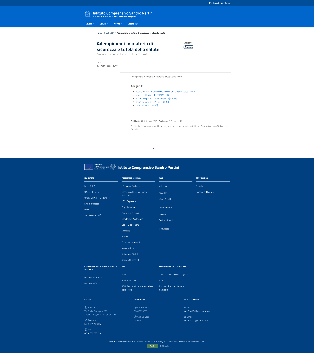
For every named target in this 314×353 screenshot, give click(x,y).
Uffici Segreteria (129, 201)
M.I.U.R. (88, 186)
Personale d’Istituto (205, 192)
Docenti (162, 214)
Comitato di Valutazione (132, 219)
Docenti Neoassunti (130, 260)
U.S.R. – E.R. (90, 192)
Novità (117, 23)
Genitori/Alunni (166, 220)
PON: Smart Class (130, 280)
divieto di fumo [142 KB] (147, 105)
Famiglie (199, 186)
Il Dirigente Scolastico (131, 186)
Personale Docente (93, 277)
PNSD (161, 280)
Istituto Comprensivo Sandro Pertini (123, 13)
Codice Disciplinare (130, 224)
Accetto (152, 346)
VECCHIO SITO (91, 215)
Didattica (132, 23)
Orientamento (165, 207)
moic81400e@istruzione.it (195, 320)
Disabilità (163, 193)
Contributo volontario (131, 242)
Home (99, 32)
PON (124, 274)
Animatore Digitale (130, 254)
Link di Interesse (91, 203)
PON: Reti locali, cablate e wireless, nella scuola (137, 288)
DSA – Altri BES (166, 199)
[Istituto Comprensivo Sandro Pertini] (87, 14)
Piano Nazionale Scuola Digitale (173, 274)
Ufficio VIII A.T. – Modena (95, 197)
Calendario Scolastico (131, 213)
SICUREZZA (109, 32)
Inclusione (163, 186)
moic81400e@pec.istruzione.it (197, 311)
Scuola (89, 23)
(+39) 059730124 (92, 333)
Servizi (103, 23)
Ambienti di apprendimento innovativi (171, 288)
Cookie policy (164, 346)
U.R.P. (87, 209)
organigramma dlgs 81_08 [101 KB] (152, 102)
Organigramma (128, 207)
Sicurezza (189, 47)
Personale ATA (91, 283)
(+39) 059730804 (92, 324)
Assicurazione (128, 248)
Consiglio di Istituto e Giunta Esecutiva (134, 193)
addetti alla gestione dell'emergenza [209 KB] (156, 98)
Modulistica (164, 228)
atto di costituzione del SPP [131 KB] (152, 95)
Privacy (125, 236)
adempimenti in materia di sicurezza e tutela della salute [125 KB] (166, 91)
